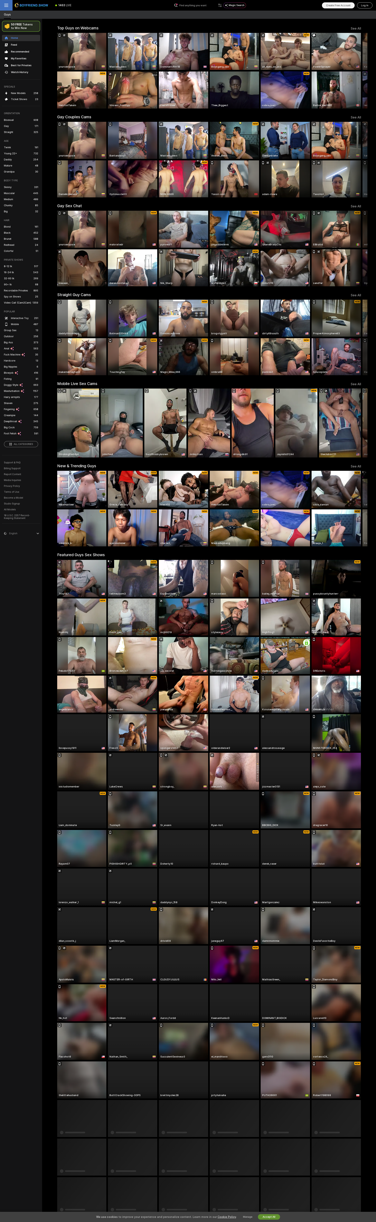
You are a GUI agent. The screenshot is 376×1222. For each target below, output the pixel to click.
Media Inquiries (12, 480)
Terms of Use (11, 492)
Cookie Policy (227, 1216)
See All (356, 28)
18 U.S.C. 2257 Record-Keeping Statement (17, 517)
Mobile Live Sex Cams (77, 383)
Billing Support (12, 468)
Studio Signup (12, 503)
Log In (364, 5)
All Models (10, 509)
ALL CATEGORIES (23, 444)
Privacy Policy (12, 486)
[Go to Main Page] (32, 5)
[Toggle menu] (6, 5)
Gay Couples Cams (74, 117)
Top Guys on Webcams (78, 28)
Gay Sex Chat (69, 205)
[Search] (220, 5)
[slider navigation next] (357, 70)
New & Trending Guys (76, 466)
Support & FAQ (12, 462)
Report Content (12, 474)
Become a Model (13, 497)
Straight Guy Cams (74, 294)
